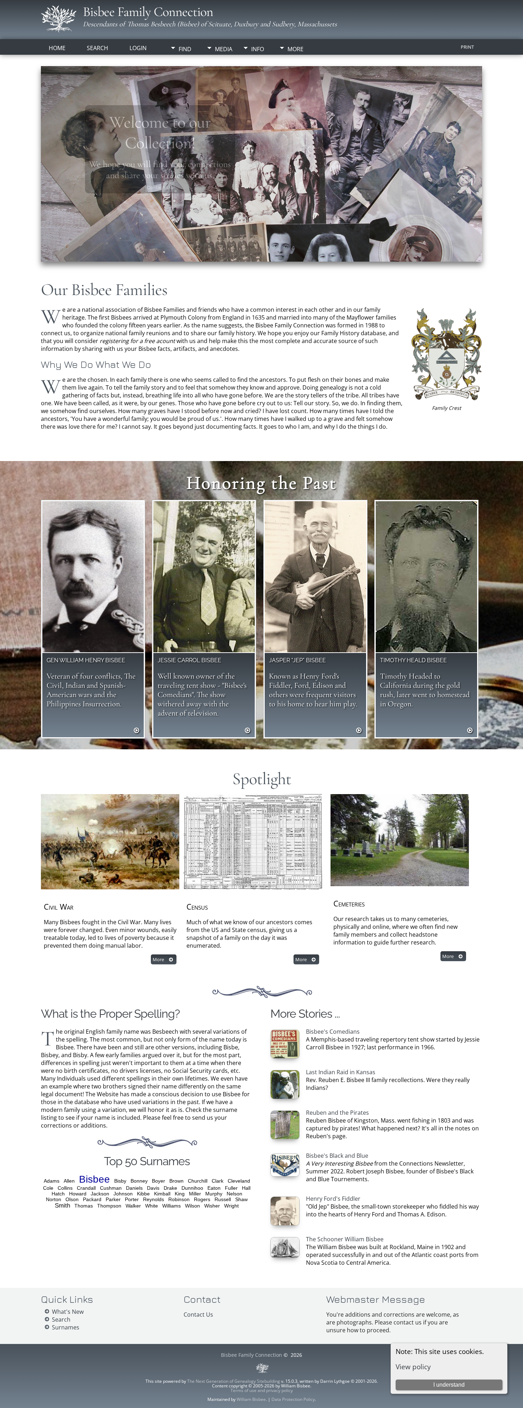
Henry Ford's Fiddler (333, 1199)
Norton (53, 1199)
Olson (72, 1199)
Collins (65, 1188)
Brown (176, 1181)
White (151, 1206)
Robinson (179, 1199)
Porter (132, 1199)
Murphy (213, 1193)
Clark (217, 1181)
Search (97, 48)
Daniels (134, 1188)
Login (138, 48)
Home (57, 48)
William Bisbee (251, 1399)
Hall (246, 1188)
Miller (195, 1193)
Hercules (160, 189)
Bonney (139, 1181)
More (295, 49)
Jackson (100, 1193)
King (180, 1193)
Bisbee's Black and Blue (337, 1156)
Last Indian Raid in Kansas (340, 1072)
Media (223, 49)
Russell (223, 1199)
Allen (69, 1181)
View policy (413, 1366)
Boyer (158, 1181)
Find (185, 49)
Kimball (162, 1193)
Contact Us (198, 1314)
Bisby (120, 1181)
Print (467, 47)
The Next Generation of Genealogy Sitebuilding (233, 1381)
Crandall (86, 1188)
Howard (77, 1193)
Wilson (192, 1206)
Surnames (65, 1327)
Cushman (111, 1188)
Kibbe (143, 1193)
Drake (170, 1188)
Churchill (197, 1181)
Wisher (212, 1206)
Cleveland (239, 1181)
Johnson (123, 1193)
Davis (153, 1188)
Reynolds (153, 1199)
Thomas (83, 1206)
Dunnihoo (192, 1188)
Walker (133, 1206)
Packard (92, 1199)
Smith (62, 1205)
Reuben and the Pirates (337, 1113)
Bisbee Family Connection (148, 12)
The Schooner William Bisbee (345, 1239)
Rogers (202, 1199)
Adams (51, 1181)
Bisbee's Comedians (333, 1031)
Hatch (58, 1193)
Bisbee (94, 1179)
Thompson (109, 1206)
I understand (449, 1385)
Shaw (241, 1199)
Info (257, 49)
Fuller (231, 1188)
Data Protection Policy (293, 1399)
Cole (48, 1188)
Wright (231, 1206)
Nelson (234, 1193)
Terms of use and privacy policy (262, 1390)
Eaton (214, 1188)
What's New (68, 1312)
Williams (171, 1206)
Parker (113, 1199)
